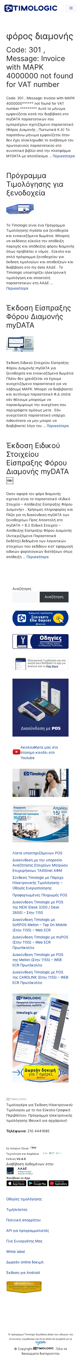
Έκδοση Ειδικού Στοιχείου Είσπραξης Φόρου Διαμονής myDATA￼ (37, 462)
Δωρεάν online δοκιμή (24, 1262)
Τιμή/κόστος (16, 1209)
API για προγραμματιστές (27, 1231)
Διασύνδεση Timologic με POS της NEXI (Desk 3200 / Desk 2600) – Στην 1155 (37, 907)
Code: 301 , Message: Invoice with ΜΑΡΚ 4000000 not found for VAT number (39, 67)
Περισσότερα (64, 156)
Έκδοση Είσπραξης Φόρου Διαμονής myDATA (38, 316)
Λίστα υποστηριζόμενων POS (37, 853)
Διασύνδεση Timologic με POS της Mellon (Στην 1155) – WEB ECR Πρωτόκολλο (37, 960)
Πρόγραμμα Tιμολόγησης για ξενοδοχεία (34, 184)
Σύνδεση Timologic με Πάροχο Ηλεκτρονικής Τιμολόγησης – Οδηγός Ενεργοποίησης (37, 882)
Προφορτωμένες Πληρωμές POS (39, 895)
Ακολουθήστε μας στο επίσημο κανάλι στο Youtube (39, 752)
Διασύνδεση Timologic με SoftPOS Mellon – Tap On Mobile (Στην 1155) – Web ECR (39, 925)
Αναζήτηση (21, 589)
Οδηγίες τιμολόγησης (24, 1199)
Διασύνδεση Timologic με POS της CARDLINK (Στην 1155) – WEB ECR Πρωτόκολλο (40, 977)
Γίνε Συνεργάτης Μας (24, 1241)
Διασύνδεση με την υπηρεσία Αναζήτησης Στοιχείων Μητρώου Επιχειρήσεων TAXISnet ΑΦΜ (40, 865)
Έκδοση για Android (23, 1273)
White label (15, 1252)
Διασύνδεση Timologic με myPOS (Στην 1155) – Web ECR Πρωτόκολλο (40, 942)
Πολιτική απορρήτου (23, 1220)
